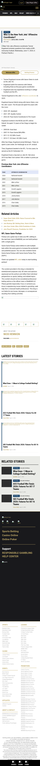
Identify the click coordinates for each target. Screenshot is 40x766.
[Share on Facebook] (12, 324)
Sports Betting (10, 531)
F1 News (23, 659)
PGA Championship (7, 683)
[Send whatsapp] (27, 324)
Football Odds (6, 634)
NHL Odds (23, 643)
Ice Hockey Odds (6, 637)
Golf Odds (4, 635)
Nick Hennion (7, 39)
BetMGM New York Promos (28, 708)
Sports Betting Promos (27, 671)
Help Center (10, 556)
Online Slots (5, 662)
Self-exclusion (6, 721)
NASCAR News (25, 652)
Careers (4, 705)
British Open (5, 674)
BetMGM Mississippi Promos (28, 701)
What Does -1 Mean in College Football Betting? (20, 383)
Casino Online (10, 535)
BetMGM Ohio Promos (27, 714)
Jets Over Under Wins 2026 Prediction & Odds (19, 226)
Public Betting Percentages (9, 723)
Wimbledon (5, 690)
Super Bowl (5, 685)
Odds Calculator (32, 13)
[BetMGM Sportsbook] (8, 2)
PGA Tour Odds (25, 645)
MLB (16, 13)
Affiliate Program (6, 704)
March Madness (6, 696)
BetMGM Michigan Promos (28, 699)
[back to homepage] (5, 7)
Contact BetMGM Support (9, 715)
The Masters (5, 687)
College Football (25, 468)
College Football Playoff (8, 675)
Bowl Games (5, 672)
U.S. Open (4, 688)
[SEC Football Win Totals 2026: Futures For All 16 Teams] (7, 498)
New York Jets (6, 346)
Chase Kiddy (6, 418)
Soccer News (24, 654)
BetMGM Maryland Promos (28, 693)
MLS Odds (23, 637)
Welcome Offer (10, 72)
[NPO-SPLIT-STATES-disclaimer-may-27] (20, 307)
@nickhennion (14, 338)
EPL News (23, 650)
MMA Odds (5, 641)
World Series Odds (7, 694)
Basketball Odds (6, 630)
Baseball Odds (6, 628)
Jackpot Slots (6, 655)
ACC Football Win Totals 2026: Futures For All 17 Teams (24, 486)
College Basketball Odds (27, 630)
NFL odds (18, 260)
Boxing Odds (5, 632)
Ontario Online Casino (8, 664)
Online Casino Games (8, 658)
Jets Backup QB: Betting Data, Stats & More (18, 223)
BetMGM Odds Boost (26, 677)
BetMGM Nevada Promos (27, 704)
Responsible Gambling (17, 553)
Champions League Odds (27, 628)
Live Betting (5, 639)
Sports (26, 346)
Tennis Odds (5, 647)
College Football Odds (27, 632)
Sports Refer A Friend (26, 673)
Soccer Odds (5, 645)
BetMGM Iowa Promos (27, 686)
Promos (5, 13)
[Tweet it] (5, 324)
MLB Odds (23, 635)
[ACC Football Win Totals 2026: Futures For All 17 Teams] (7, 483)
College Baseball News (27, 658)
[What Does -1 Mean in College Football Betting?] (7, 470)
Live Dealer (5, 656)
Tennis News (24, 656)
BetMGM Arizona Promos (27, 679)
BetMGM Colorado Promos (28, 680)
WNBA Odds (24, 648)
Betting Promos (29, 72)
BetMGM (5, 386)
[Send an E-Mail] (20, 324)
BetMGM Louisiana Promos (28, 691)
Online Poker (9, 539)
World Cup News (25, 661)
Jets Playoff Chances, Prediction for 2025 (18, 229)
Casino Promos (25, 669)
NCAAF (22, 13)
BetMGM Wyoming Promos (28, 730)
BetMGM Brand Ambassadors (10, 713)
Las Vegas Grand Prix (8, 677)
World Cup (5, 692)
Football (7, 32)
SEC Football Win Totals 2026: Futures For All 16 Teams (24, 502)
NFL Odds (23, 641)
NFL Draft (4, 681)
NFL (11, 13)
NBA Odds (23, 639)
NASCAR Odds (6, 643)
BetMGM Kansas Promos (27, 688)
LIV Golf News (24, 634)
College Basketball (7, 679)
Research (4, 717)
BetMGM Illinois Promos (27, 682)
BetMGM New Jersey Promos (28, 706)
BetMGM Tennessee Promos (28, 719)
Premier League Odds (26, 647)
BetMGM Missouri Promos (28, 703)
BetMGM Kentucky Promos (28, 690)
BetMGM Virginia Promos (27, 721)
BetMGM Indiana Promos (27, 684)
